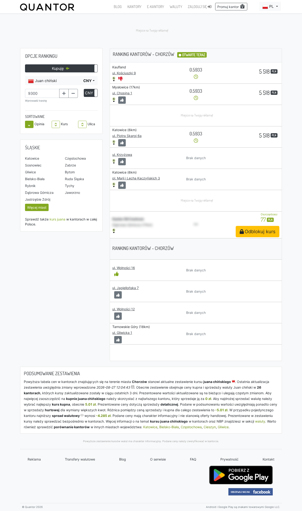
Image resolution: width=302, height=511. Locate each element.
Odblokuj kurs (260, 231)
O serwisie (158, 459)
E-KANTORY (155, 6)
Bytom (70, 172)
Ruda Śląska (74, 179)
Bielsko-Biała (35, 179)
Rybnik (30, 186)
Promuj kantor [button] (228, 7)
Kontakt (268, 459)
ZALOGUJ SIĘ (198, 6)
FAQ (193, 459)
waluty (260, 421)
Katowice (32, 158)
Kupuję (58, 68)
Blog (122, 459)
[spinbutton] (42, 93)
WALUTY (176, 6)
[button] (270, 6)
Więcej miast (36, 207)
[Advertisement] (151, 30)
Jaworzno (72, 193)
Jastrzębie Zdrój (37, 199)
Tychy (69, 186)
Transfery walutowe (80, 459)
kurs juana (57, 219)
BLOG (118, 6)
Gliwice (30, 172)
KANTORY (134, 6)
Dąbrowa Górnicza (39, 193)
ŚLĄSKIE (32, 147)
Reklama (34, 459)
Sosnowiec (33, 165)
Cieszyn (210, 427)
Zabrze (70, 165)
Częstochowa (75, 158)
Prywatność (229, 459)
